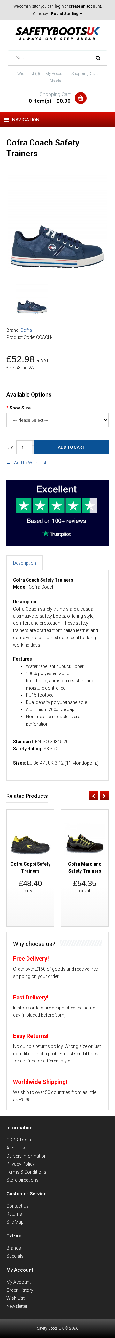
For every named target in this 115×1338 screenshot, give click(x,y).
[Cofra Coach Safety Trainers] (57, 269)
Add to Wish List (30, 462)
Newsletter (16, 1306)
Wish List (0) (28, 73)
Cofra (26, 330)
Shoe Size (20, 407)
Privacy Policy (20, 1163)
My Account (55, 73)
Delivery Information (26, 1155)
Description (24, 563)
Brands (13, 1248)
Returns (14, 1214)
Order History (19, 1290)
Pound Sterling (65, 14)
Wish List (15, 1298)
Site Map (15, 1222)
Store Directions (22, 1180)
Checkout (57, 80)
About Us (15, 1147)
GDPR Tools (18, 1139)
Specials (15, 1256)
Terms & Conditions (26, 1172)
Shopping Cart (84, 73)
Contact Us (17, 1206)
